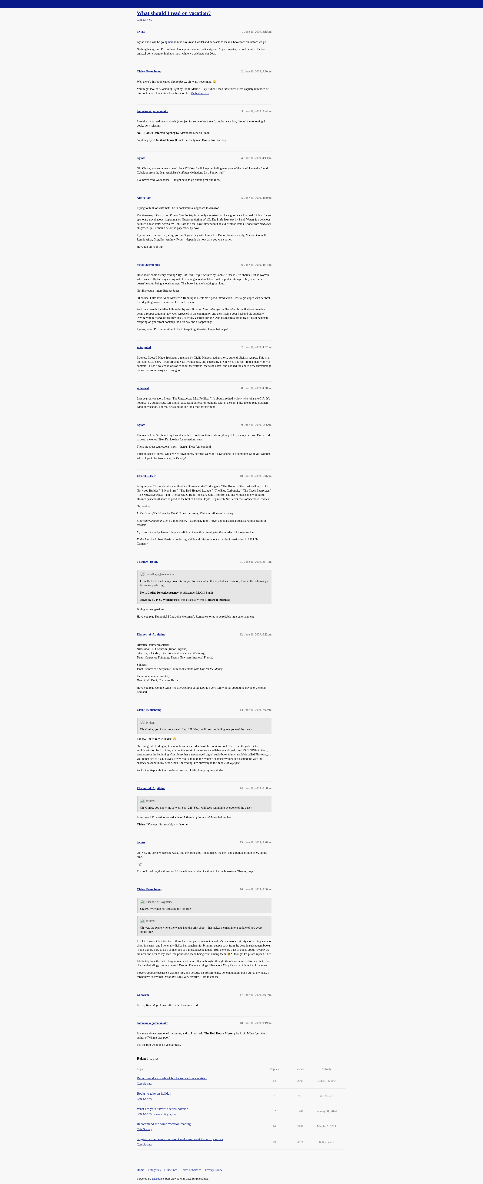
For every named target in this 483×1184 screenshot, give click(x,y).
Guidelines (170, 1170)
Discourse (158, 1178)
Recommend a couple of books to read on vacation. (172, 1078)
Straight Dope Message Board (20, 3)
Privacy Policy (213, 1170)
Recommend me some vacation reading (164, 1124)
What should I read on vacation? (174, 13)
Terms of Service (191, 1170)
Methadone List (200, 93)
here (170, 42)
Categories (154, 1170)
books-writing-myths (165, 1114)
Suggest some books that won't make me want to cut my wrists (180, 1139)
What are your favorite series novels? (162, 1109)
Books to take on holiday (154, 1093)
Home (140, 1170)
